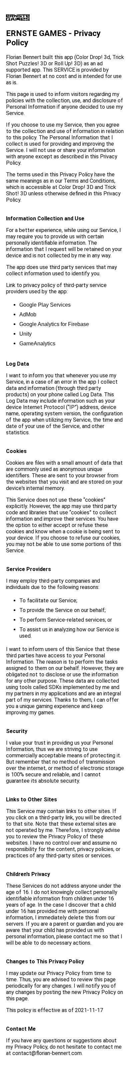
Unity (25, 334)
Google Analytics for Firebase (54, 324)
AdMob (27, 314)
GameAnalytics (37, 343)
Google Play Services (45, 305)
